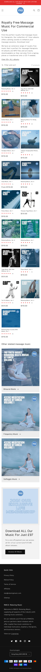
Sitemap (7, 598)
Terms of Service (10, 584)
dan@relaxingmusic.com (12, 593)
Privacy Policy (9, 575)
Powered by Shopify (27, 668)
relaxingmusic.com (17, 668)
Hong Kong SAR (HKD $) (19, 654)
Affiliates (7, 589)
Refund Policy (9, 580)
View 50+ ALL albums (10, 59)
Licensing (14, 634)
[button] (2, 10)
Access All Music (15, 552)
